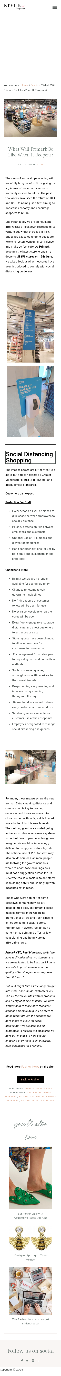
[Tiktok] (38, 1360)
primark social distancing (37, 1100)
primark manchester (32, 1096)
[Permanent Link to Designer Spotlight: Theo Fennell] (30, 1250)
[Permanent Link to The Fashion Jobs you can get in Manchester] (30, 1314)
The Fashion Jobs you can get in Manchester (30, 1321)
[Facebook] (22, 1360)
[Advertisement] (30, 32)
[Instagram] (33, 1360)
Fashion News (30, 1066)
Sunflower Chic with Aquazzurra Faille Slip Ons (30, 1216)
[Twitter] (27, 1360)
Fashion (29, 1088)
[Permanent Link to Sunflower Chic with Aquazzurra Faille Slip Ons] (30, 1208)
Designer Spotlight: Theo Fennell (30, 1258)
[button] (55, 6)
